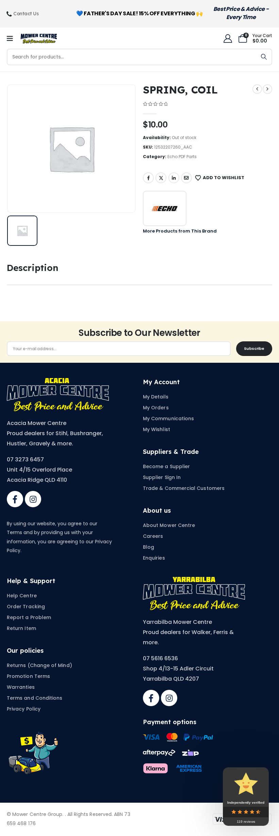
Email (186, 177)
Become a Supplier (166, 466)
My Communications (168, 418)
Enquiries (154, 558)
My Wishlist (156, 429)
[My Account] (228, 38)
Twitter (160, 177)
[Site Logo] (39, 38)
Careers (153, 536)
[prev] (257, 89)
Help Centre (22, 595)
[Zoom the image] (58, 382)
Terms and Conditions (34, 698)
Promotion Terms (28, 676)
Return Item (21, 628)
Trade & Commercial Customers (184, 488)
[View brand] (165, 208)
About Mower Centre (169, 525)
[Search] (264, 57)
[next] (267, 89)
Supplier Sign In (162, 477)
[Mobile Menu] (12, 39)
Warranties (21, 687)
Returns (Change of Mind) (39, 665)
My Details (155, 396)
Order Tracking (26, 606)
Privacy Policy (23, 708)
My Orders (156, 407)
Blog (148, 547)
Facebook (148, 177)
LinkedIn (173, 177)
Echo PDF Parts (182, 156)
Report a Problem (29, 617)
